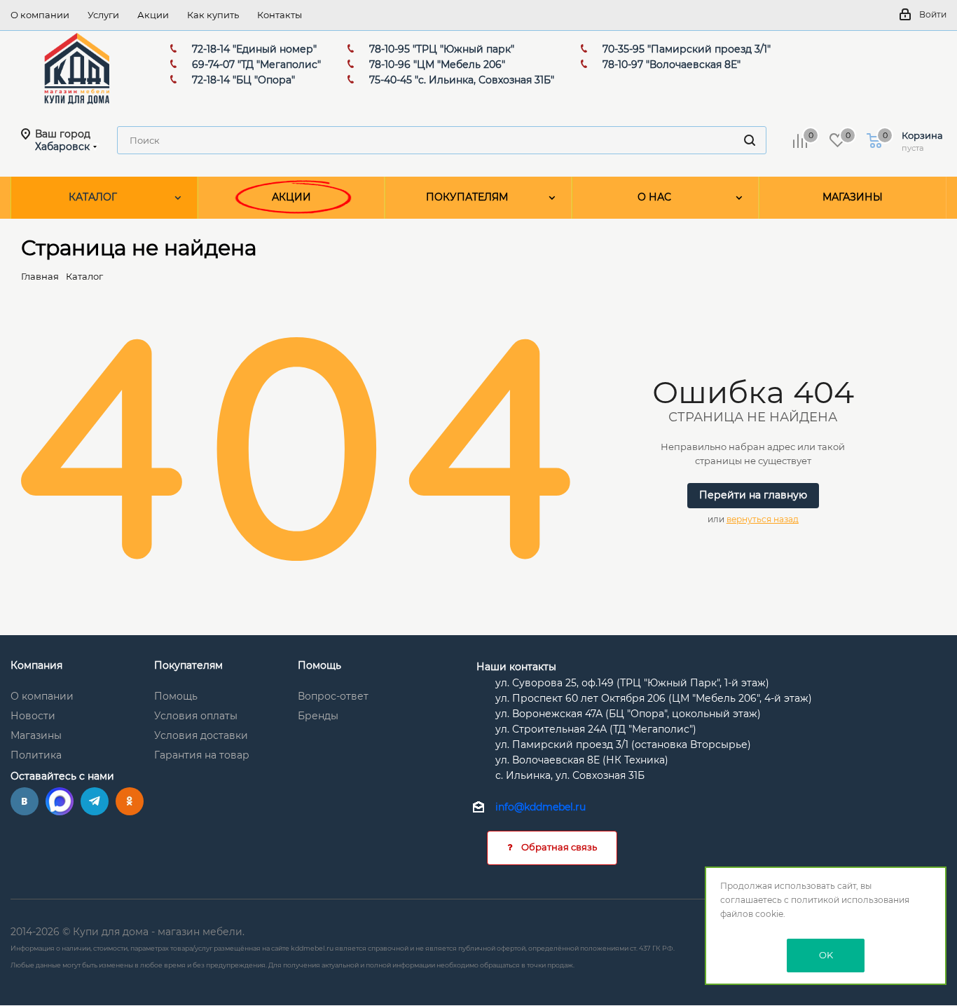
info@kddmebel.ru (540, 807)
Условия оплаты (195, 715)
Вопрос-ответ (333, 696)
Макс (60, 801)
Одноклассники (130, 801)
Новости (33, 715)
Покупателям (188, 665)
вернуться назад (763, 519)
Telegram (95, 801)
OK (826, 954)
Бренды (318, 715)
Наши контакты (516, 666)
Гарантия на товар (201, 755)
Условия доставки (201, 735)
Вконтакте (25, 801)
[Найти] (749, 140)
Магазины (36, 735)
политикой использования (850, 900)
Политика (36, 755)
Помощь (176, 696)
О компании (42, 696)
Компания (36, 665)
